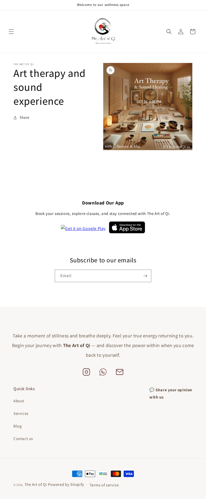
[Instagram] (86, 373)
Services (20, 413)
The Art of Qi (36, 484)
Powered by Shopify (66, 484)
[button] (11, 32)
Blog (17, 426)
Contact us (23, 438)
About (18, 400)
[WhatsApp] (103, 373)
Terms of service (104, 484)
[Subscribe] (145, 276)
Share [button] (25, 117)
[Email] (120, 373)
